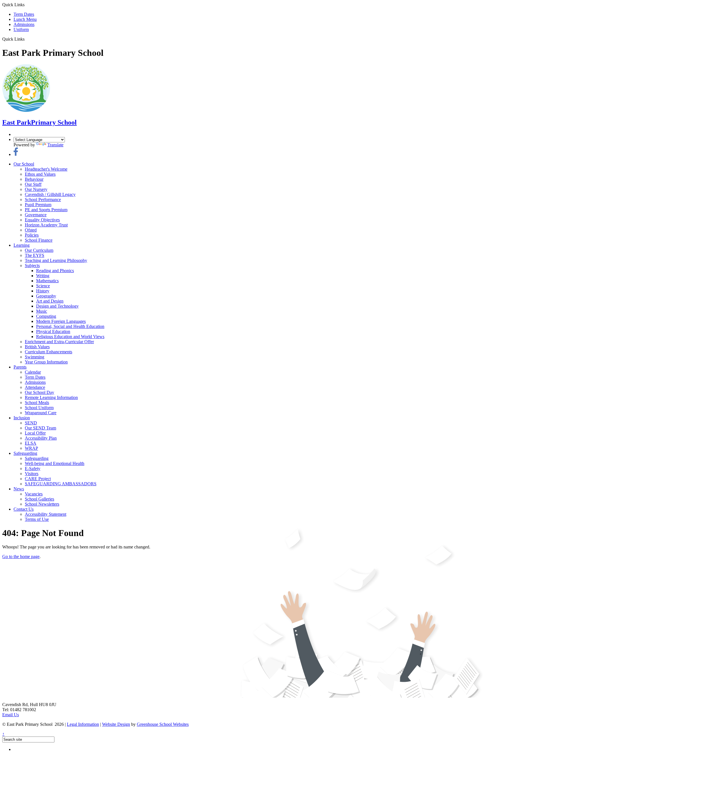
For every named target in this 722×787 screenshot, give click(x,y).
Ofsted (31, 230)
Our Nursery (36, 189)
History (42, 290)
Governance (36, 214)
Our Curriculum (39, 250)
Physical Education (53, 331)
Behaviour (34, 179)
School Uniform (39, 407)
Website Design (116, 724)
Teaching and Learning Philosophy (56, 260)
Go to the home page (20, 556)
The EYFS (34, 255)
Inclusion (22, 417)
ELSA (30, 443)
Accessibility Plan (41, 438)
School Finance (38, 240)
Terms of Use (37, 519)
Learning (22, 245)
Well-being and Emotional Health (54, 463)
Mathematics (47, 280)
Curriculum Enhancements (48, 351)
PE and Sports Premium (46, 209)
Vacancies (34, 493)
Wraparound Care (40, 412)
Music (41, 311)
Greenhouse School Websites (163, 724)
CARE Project (38, 478)
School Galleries (39, 499)
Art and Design (49, 301)
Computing (46, 316)
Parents (20, 367)
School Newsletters (42, 504)
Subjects (32, 265)
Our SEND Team (40, 428)
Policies (32, 235)
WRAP (31, 448)
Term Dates (24, 14)
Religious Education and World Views (70, 336)
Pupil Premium (38, 204)
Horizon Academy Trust (46, 224)
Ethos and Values (40, 174)
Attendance (35, 387)
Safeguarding (25, 453)
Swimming (34, 356)
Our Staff (33, 184)
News (19, 488)
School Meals (37, 402)
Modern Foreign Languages (61, 321)
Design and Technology (57, 306)
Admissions (24, 24)
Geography (46, 296)
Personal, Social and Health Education (70, 326)
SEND (31, 422)
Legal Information (83, 724)
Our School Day (39, 392)
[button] (27, 39)
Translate (55, 144)
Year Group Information (46, 362)
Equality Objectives (42, 219)
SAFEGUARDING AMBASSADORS (60, 483)
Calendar (33, 372)
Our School (24, 164)
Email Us (10, 714)
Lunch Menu (25, 19)
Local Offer (35, 433)
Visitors (31, 473)
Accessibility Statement (45, 514)
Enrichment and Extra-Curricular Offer (59, 341)
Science (43, 285)
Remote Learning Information (51, 397)
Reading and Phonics (55, 270)
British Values (37, 346)
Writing (42, 275)
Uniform (21, 29)
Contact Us (24, 509)
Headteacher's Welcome (46, 169)
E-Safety (32, 468)
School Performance (43, 199)
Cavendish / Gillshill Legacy (50, 194)
